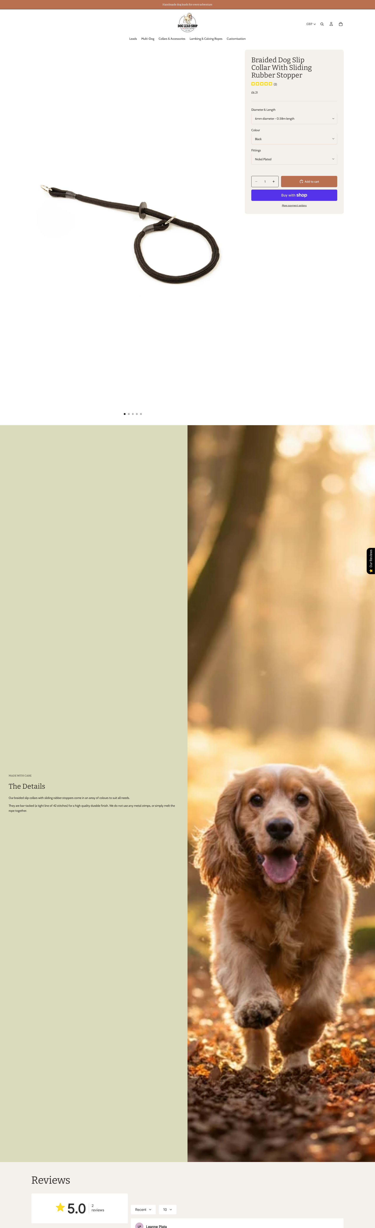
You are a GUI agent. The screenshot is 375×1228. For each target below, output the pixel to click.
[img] (261, 84)
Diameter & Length (263, 110)
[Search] (322, 24)
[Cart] (340, 24)
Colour (255, 130)
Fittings (256, 150)
